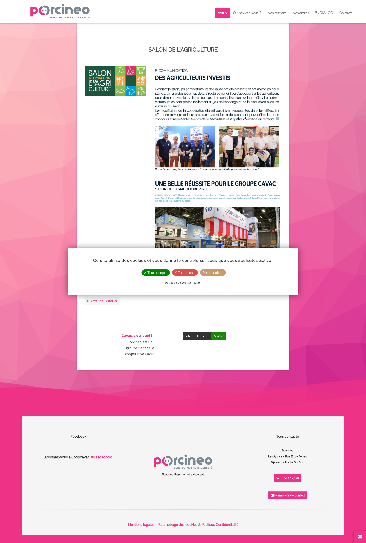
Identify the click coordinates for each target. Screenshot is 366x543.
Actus (222, 13)
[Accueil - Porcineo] (60, 11)
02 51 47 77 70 (289, 478)
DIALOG (326, 13)
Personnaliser (212, 272)
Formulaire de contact (289, 495)
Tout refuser (186, 272)
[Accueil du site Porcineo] (182, 461)
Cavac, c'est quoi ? (137, 335)
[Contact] (360, 536)
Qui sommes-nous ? (247, 13)
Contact (345, 13)
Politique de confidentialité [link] (183, 282)
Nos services (277, 13)
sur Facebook (101, 457)
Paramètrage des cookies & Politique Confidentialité (198, 525)
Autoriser (219, 336)
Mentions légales (141, 525)
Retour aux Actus (103, 301)
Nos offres (301, 13)
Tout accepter (157, 272)
